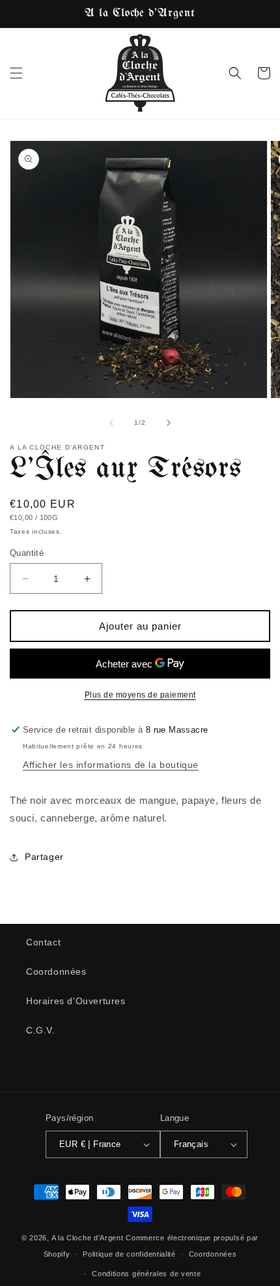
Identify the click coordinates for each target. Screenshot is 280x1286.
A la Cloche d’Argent (87, 1238)
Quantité (27, 553)
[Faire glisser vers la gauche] (111, 422)
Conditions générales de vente (146, 1274)
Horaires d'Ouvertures (76, 1001)
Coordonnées (56, 971)
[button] (16, 73)
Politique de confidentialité (129, 1254)
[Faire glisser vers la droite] (168, 422)
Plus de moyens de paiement (140, 694)
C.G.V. (40, 1030)
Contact (43, 942)
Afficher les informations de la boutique (111, 764)
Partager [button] (44, 856)
